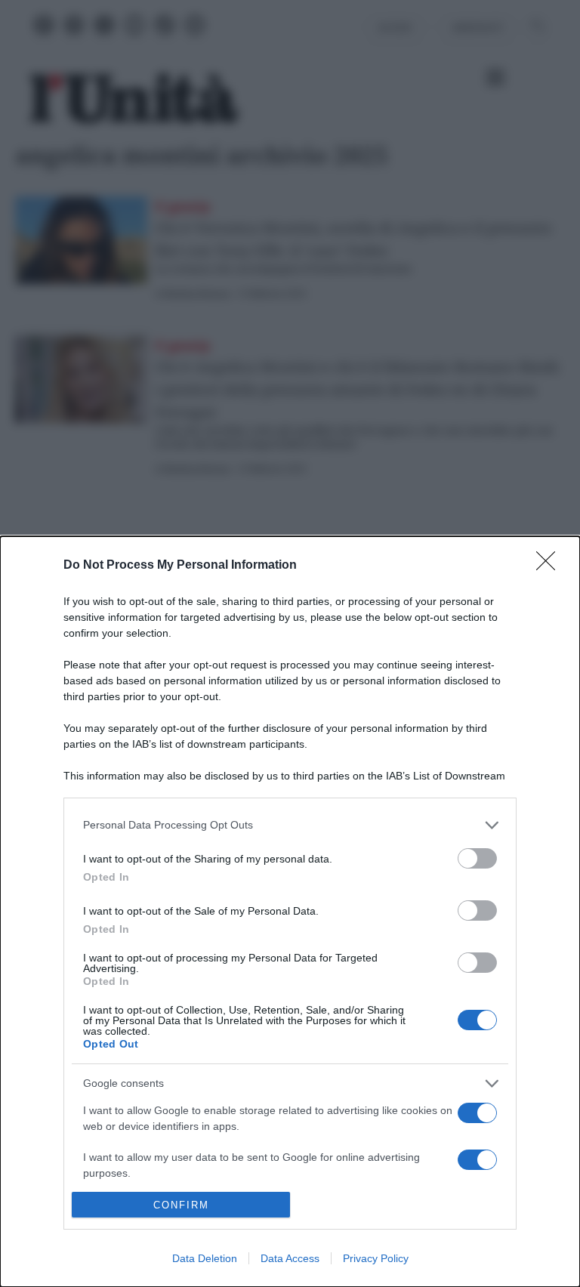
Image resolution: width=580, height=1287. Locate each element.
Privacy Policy (376, 1258)
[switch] (477, 858)
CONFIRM (181, 1205)
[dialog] (290, 911)
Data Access (290, 1258)
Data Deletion (204, 1258)
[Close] (550, 565)
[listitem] (290, 825)
